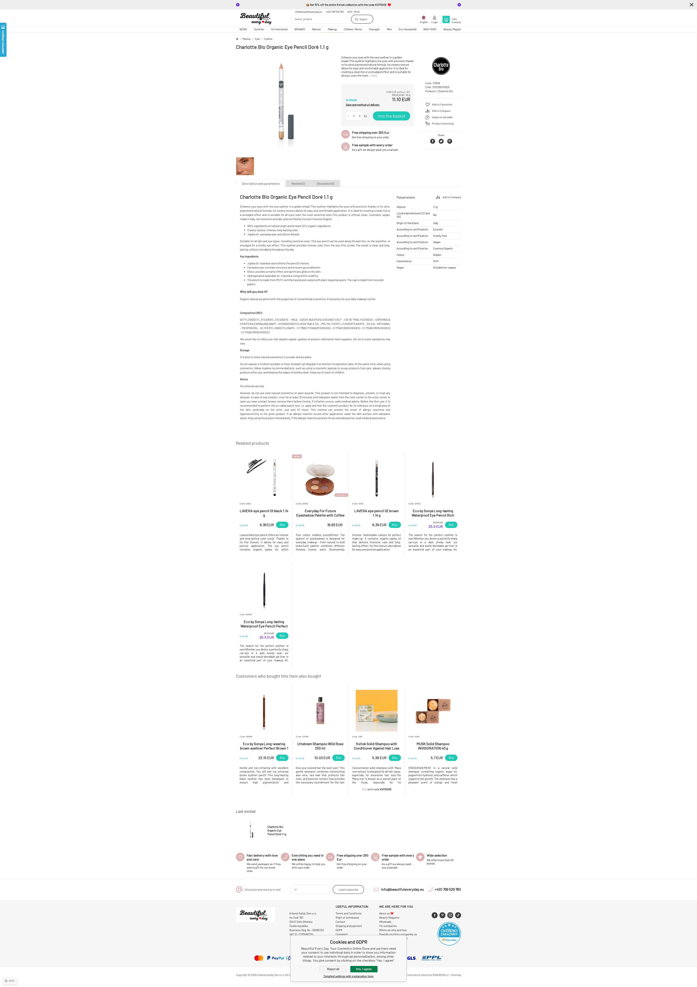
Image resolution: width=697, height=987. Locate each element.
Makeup (332, 29)
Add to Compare (441, 110)
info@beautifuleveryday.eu (308, 11)
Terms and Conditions (349, 913)
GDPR (339, 930)
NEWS (243, 29)
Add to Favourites (442, 104)
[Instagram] (450, 915)
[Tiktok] (458, 915)
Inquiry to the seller (442, 117)
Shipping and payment (349, 925)
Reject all (333, 969)
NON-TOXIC (430, 29)
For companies (388, 925)
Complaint (342, 934)
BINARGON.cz (441, 974)
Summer (259, 29)
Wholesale (385, 921)
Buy (282, 524)
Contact (340, 921)
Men (389, 29)
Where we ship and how (393, 930)
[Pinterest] (442, 915)
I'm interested (279, 29)
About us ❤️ (386, 913)
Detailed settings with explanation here (349, 976)
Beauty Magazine (453, 29)
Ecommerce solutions (419, 974)
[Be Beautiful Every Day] (237, 39)
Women (316, 29)
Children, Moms (353, 29)
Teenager (374, 29)
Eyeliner (268, 38)
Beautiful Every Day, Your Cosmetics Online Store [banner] (258, 17)
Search (363, 19)
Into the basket (391, 115)
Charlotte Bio (445, 91)
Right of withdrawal (347, 917)
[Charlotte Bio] (441, 75)
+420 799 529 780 (335, 11)
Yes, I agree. (364, 969)
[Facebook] (435, 915)
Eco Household (407, 29)
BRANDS (299, 29)
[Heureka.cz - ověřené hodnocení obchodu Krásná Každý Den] (449, 944)
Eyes (257, 38)
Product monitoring (443, 123)
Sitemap (456, 974)
